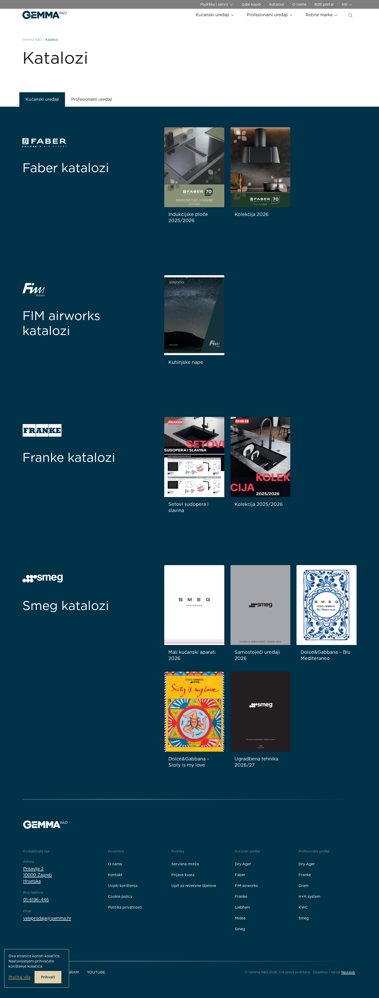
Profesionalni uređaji (268, 14)
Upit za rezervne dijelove (193, 886)
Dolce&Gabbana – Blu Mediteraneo (325, 655)
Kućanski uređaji (213, 14)
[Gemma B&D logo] (44, 15)
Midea (240, 918)
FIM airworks (246, 886)
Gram (303, 886)
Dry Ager (243, 864)
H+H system (309, 896)
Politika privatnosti (125, 907)
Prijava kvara (182, 875)
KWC (303, 907)
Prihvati (48, 977)
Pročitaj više (19, 977)
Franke (241, 896)
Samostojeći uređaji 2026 (257, 655)
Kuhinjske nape (185, 362)
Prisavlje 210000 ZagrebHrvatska (37, 875)
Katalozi (276, 4)
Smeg (240, 929)
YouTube (96, 972)
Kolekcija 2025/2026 (259, 504)
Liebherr (242, 907)
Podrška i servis (214, 4)
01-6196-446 (36, 899)
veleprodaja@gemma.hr (47, 918)
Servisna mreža (185, 864)
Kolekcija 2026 (252, 214)
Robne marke (320, 14)
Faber (240, 875)
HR (345, 4)
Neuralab (348, 972)
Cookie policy (120, 896)
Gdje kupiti (251, 4)
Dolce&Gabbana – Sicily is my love (188, 762)
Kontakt (115, 875)
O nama (299, 4)
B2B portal (324, 4)
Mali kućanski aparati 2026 (192, 655)
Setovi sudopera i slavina (188, 507)
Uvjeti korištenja (122, 886)
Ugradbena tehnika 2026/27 (256, 762)
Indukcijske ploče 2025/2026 (188, 217)
